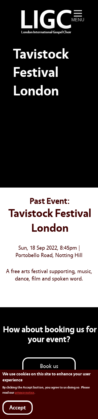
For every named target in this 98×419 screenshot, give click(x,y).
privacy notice (24, 392)
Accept (17, 408)
